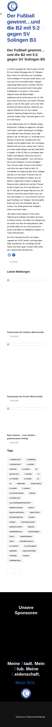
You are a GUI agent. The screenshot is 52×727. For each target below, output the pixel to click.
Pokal (11, 536)
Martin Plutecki (15, 527)
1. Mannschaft (15, 459)
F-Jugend (26, 488)
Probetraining (26, 536)
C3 (38, 474)
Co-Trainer (13, 479)
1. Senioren (31, 459)
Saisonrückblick (26, 541)
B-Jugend (26, 469)
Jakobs (31, 517)
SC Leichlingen (30, 546)
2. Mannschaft (15, 464)
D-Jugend (27, 479)
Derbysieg (21, 483)
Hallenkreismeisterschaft (20, 503)
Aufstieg (13, 469)
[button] (9, 255)
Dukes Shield (36, 483)
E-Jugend (13, 488)
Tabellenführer (29, 551)
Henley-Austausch (16, 512)
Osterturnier (33, 531)
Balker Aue (14, 474)
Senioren (13, 551)
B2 (36, 469)
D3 (10, 483)
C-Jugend (28, 474)
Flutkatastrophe (16, 493)
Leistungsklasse (28, 522)
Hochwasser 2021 (16, 517)
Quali (11, 541)
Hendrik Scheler (16, 507)
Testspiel (13, 555)
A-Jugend (30, 464)
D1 (38, 479)
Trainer (26, 555)
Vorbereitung (15, 560)
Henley (31, 507)
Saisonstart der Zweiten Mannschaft (25, 332)
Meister (31, 527)
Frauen (32, 493)
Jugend (12, 522)
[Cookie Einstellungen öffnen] (5, 723)
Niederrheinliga (15, 531)
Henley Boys (35, 512)
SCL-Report (14, 546)
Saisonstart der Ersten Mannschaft (24, 396)
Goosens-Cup (14, 498)
